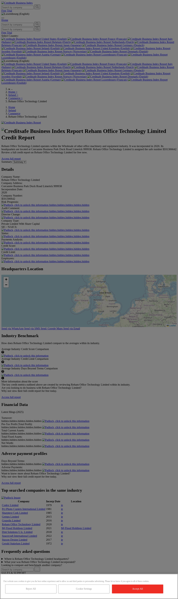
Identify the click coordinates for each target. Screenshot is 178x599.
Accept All (137, 589)
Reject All (31, 589)
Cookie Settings (84, 589)
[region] (89, 586)
